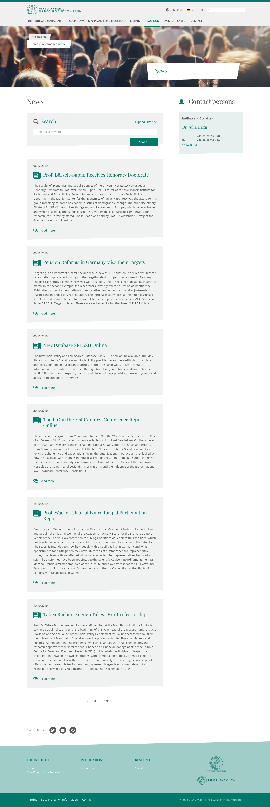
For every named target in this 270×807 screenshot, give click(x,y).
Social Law (34, 768)
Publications (92, 760)
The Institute (38, 760)
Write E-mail (190, 144)
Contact (87, 799)
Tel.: (185, 136)
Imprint (32, 799)
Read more (47, 230)
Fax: (184, 140)
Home (34, 44)
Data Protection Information (59, 799)
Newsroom (48, 44)
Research (143, 760)
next (106, 701)
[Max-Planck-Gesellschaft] (216, 764)
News (61, 44)
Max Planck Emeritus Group (45, 772)
